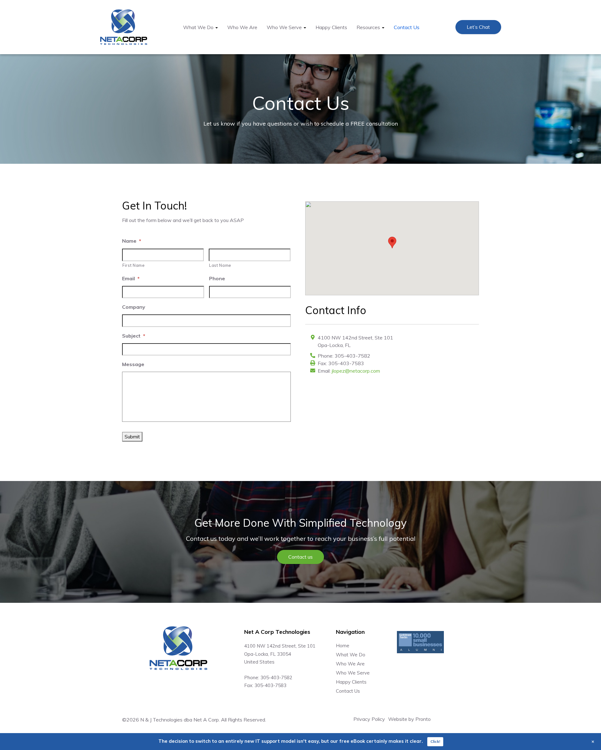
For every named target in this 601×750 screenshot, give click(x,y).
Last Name (220, 265)
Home (342, 646)
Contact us (300, 557)
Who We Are (242, 27)
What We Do (350, 655)
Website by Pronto (409, 719)
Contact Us (406, 27)
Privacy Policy (369, 719)
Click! (435, 741)
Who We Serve (353, 673)
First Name (133, 265)
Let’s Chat (478, 27)
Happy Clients (331, 27)
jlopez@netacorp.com (356, 371)
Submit (132, 436)
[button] (392, 242)
